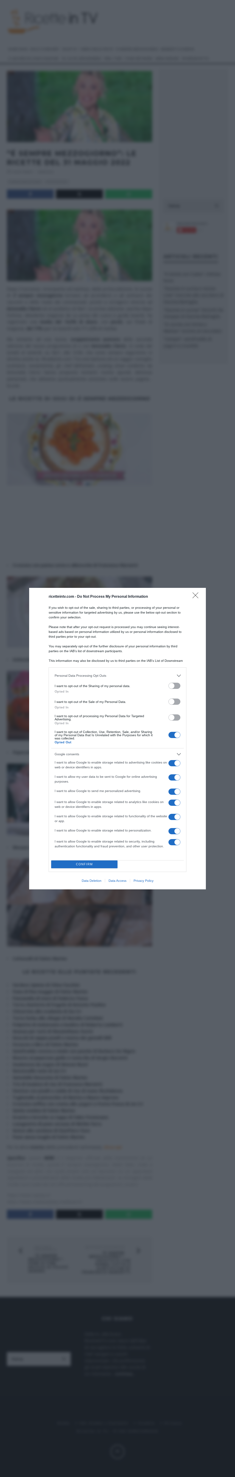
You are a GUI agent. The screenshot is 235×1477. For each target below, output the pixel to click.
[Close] (197, 596)
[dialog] (117, 738)
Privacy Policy (144, 880)
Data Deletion (91, 880)
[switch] (174, 686)
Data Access (117, 880)
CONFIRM (84, 864)
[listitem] (117, 675)
